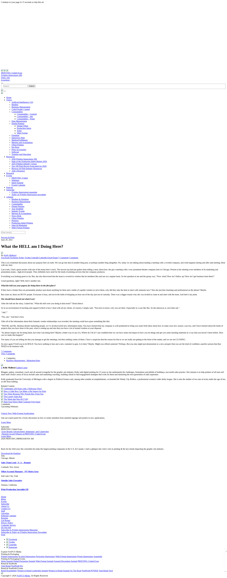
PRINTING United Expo (11, 73)
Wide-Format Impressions (66, 556)
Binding (15, 105)
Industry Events (18, 211)
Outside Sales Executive (11, 480)
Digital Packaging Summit (24, 561)
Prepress (15, 220)
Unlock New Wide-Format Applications (17, 413)
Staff (3, 511)
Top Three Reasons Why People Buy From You (23, 394)
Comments (73, 258)
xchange (9, 197)
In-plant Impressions (27, 556)
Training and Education (21, 154)
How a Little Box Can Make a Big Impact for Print (25, 391)
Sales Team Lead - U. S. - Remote (16, 462)
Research (10, 173)
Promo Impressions (85, 556)
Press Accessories (19, 149)
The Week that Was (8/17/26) (16, 399)
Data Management (19, 121)
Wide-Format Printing (21, 228)
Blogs (3, 499)
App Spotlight (17, 209)
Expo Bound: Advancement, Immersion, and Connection (25, 431)
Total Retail (6, 566)
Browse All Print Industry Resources (27, 168)
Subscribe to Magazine (19, 530)
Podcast (9, 187)
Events (9, 176)
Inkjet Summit (17, 183)
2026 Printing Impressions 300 (24, 159)
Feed (3, 535)
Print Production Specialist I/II (14, 489)
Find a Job (5, 78)
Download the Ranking (10, 453)
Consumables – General (27, 114)
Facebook (12, 539)
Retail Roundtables (9, 571)
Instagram (12, 547)
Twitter (11, 542)
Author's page (21, 368)
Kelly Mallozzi (10, 255)
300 (11, 75)
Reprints (4, 518)
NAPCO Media (23, 576)
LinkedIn (12, 545)
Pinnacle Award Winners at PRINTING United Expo (24, 434)
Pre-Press (15, 147)
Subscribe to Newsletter (24, 532)
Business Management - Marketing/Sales (23, 360)
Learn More (6, 422)
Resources (10, 157)
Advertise (5, 513)
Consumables (17, 112)
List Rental (5, 520)
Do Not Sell (6, 527)
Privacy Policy (7, 523)
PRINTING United (20, 178)
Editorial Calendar (8, 516)
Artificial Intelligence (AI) (22, 102)
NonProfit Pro (17, 566)
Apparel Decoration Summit (65, 561)
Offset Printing (18, 145)
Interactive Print (18, 138)
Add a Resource (18, 171)
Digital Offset (22, 126)
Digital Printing (18, 123)
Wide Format (22, 133)
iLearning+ (5, 80)
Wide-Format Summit (44, 561)
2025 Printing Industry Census (24, 164)
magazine (24, 192)
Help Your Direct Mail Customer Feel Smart (22, 402)
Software (15, 152)
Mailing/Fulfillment (20, 140)
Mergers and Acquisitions (22, 142)
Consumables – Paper (26, 119)
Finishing (15, 135)
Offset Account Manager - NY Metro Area (19, 471)
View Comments (8, 354)
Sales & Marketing (19, 225)
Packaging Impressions (45, 556)
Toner (19, 131)
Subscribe (10, 190)
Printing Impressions (9, 556)
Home (8, 97)
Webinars (15, 180)
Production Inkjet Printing (22, 223)
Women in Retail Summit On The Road (64, 571)
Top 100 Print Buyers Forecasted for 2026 (29, 166)
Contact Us (5, 509)
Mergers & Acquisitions (21, 213)
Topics (9, 100)
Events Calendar (18, 185)
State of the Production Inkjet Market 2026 (29, 161)
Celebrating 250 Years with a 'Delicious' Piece (23, 389)
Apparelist (98, 556)
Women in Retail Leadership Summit (32, 571)
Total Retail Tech (106, 571)
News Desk (16, 216)
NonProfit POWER (90, 571)
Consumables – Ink (25, 116)
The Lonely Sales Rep (13, 396)
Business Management (21, 107)
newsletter (29, 194)
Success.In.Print (7, 237)
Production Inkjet (24, 128)
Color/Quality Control (21, 109)
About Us (5, 506)
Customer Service (8, 525)
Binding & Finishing (20, 199)
